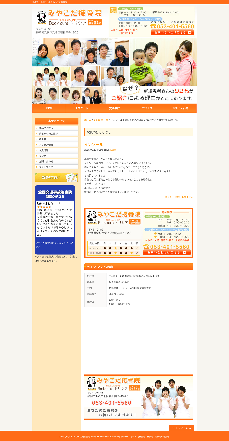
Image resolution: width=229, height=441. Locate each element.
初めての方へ (46, 128)
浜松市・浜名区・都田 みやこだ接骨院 (49, 2)
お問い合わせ (46, 161)
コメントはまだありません (179, 197)
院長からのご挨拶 (48, 133)
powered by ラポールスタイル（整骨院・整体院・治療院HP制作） (140, 436)
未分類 (113, 149)
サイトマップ (46, 167)
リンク (42, 155)
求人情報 (43, 150)
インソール (93, 144)
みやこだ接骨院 (83, 436)
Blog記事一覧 (101, 119)
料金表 (42, 139)
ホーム (87, 119)
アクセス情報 (46, 144)
